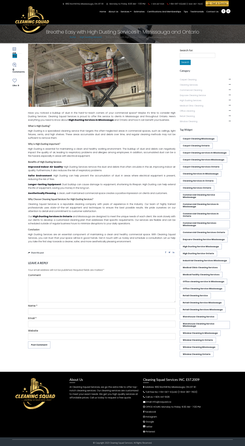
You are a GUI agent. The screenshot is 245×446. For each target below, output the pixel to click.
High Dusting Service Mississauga (201, 246)
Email (32, 318)
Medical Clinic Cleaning (191, 105)
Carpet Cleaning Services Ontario (201, 166)
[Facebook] (223, 11)
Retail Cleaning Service (195, 295)
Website (33, 330)
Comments (18, 70)
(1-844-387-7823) (195, 4)
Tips (186, 11)
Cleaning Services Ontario (197, 187)
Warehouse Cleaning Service (198, 316)
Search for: (186, 50)
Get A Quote (219, 3)
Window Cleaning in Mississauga (200, 333)
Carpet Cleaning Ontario (196, 145)
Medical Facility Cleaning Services (201, 274)
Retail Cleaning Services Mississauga (203, 309)
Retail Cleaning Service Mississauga (202, 302)
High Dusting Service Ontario (198, 253)
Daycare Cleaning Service (193, 95)
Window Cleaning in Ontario (198, 340)
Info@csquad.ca (162, 401)
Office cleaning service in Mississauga (203, 281)
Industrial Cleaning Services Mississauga (205, 260)
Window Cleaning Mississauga (199, 347)
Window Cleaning (188, 121)
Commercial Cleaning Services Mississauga (199, 224)
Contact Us (212, 11)
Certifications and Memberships (164, 11)
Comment (34, 275)
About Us (113, 11)
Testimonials (197, 11)
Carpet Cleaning (188, 79)
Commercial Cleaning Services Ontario (204, 232)
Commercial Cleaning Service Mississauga (199, 196)
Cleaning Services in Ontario (198, 180)
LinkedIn (174, 252)
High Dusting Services (190, 100)
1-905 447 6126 (157, 4)
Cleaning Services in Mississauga (200, 173)
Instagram (151, 416)
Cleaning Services (189, 84)
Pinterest (150, 431)
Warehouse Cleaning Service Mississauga (198, 325)
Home (103, 11)
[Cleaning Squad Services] (32, 19)
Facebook (166, 252)
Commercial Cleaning (191, 90)
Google (150, 421)
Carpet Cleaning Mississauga (198, 138)
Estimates (139, 11)
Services (125, 11)
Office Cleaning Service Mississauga (202, 288)
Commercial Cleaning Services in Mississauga (201, 205)
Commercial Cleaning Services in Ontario (201, 214)
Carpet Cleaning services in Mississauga (204, 152)
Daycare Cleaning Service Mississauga (204, 239)
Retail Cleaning (187, 116)
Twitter (170, 252)
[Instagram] (228, 11)
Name (32, 305)
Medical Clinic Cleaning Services (200, 267)
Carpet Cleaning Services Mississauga (203, 159)
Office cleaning (187, 111)
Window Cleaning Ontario (197, 354)
